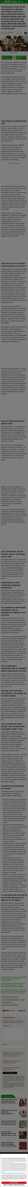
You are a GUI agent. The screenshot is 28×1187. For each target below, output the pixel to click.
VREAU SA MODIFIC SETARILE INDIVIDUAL (14, 1184)
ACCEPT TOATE (14, 1182)
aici (4, 1168)
